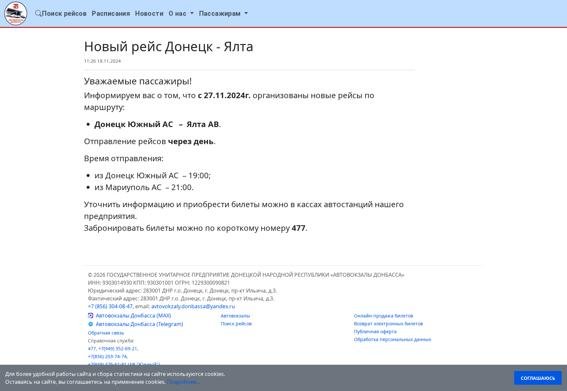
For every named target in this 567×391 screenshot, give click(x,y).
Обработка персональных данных (392, 339)
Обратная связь (106, 333)
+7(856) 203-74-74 (107, 356)
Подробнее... (183, 381)
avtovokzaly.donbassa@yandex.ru (193, 306)
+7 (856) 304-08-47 (110, 306)
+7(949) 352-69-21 (117, 348)
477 (92, 348)
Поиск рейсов (236, 323)
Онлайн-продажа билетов (383, 316)
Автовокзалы (235, 316)
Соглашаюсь (538, 378)
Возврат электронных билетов (388, 323)
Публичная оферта (375, 331)
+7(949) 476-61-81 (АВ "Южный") (124, 364)
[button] (181, 13)
